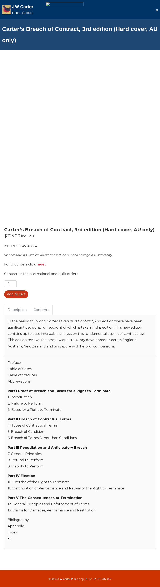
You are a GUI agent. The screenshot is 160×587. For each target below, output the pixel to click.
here (40, 264)
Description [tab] (17, 310)
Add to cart (16, 294)
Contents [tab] (41, 310)
